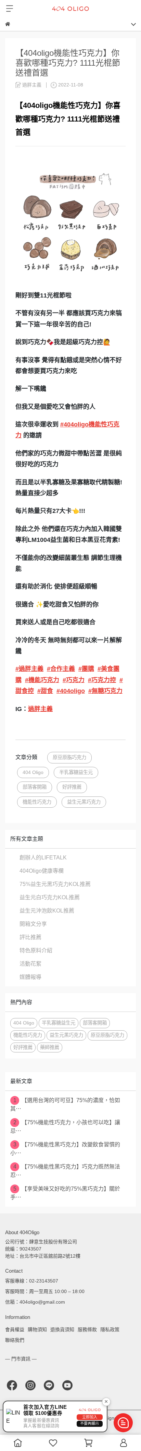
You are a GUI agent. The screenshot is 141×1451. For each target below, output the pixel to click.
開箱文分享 (33, 924)
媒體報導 (30, 977)
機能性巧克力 (37, 802)
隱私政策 (109, 1329)
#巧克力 (74, 680)
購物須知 (37, 1329)
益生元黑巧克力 (84, 802)
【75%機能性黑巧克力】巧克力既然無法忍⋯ (65, 1171)
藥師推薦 (49, 1047)
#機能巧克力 (42, 680)
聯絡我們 (14, 1340)
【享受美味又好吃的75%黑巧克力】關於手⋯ (65, 1193)
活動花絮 (30, 964)
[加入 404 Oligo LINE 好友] (49, 1385)
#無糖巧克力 (105, 691)
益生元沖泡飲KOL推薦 (47, 911)
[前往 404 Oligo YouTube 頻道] (67, 1385)
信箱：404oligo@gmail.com (35, 1302)
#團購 (86, 668)
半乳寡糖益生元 (76, 772)
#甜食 (45, 691)
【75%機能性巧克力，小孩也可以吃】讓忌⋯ (65, 1126)
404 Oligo (33, 772)
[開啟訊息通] (123, 1422)
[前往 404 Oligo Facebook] (12, 1385)
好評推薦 (71, 787)
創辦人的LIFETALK (43, 857)
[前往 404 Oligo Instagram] (30, 1385)
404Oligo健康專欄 (42, 871)
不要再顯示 (89, 1423)
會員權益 (14, 1329)
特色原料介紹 (36, 950)
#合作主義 (61, 668)
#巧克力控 (102, 680)
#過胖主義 (29, 668)
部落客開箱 (35, 787)
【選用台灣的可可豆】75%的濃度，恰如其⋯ (65, 1104)
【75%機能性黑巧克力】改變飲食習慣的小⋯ (65, 1149)
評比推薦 (30, 937)
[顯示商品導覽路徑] (70, 24)
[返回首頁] (7, 24)
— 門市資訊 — (21, 1358)
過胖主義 (40, 709)
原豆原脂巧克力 (69, 757)
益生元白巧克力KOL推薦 (50, 897)
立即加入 (89, 1417)
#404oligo (70, 691)
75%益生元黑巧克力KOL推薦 (55, 884)
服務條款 (87, 1329)
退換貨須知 (62, 1329)
